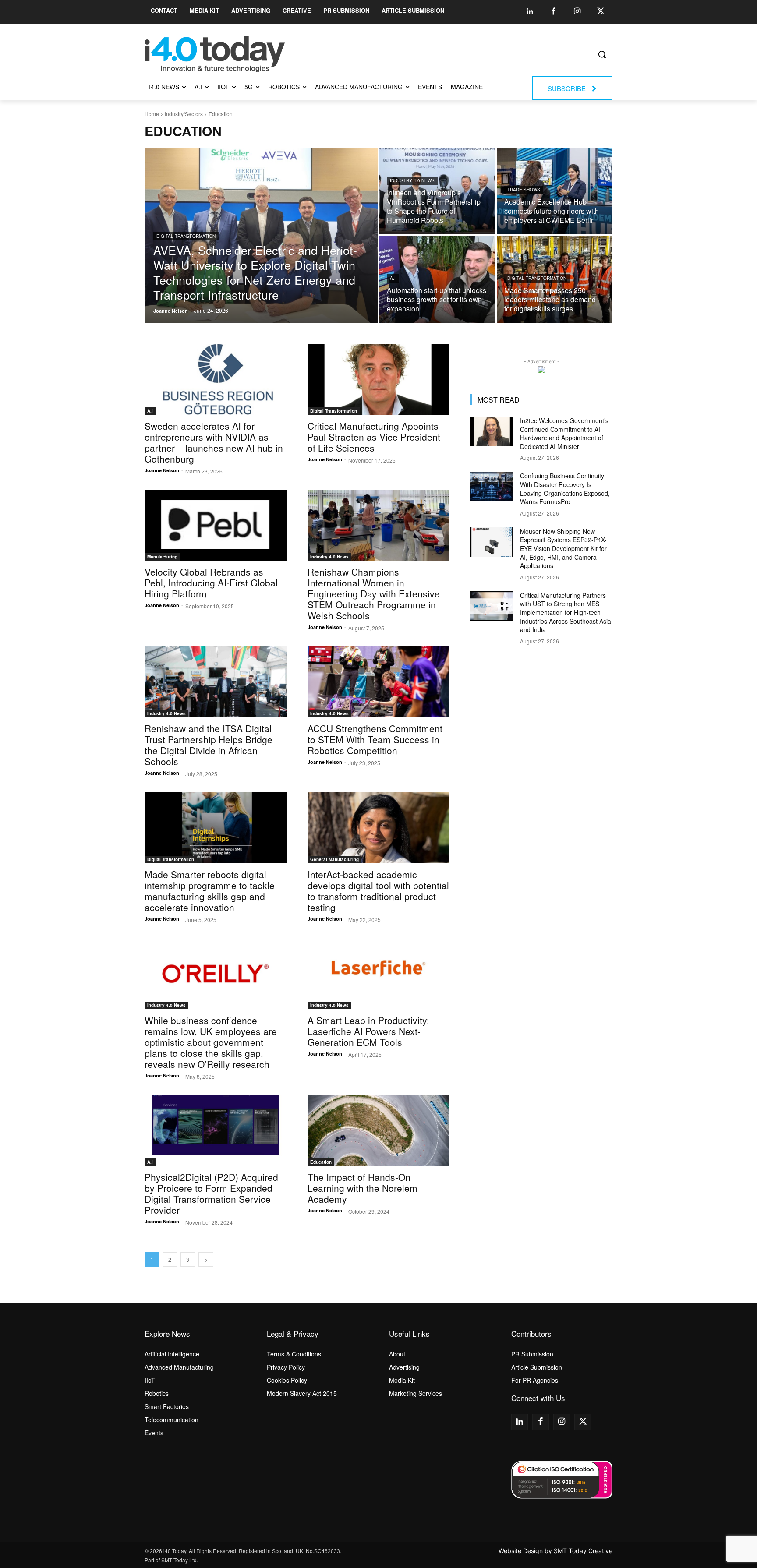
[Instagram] (577, 12)
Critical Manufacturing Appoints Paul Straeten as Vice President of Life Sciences (374, 436)
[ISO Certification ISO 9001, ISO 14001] (561, 1480)
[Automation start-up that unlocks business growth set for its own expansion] (437, 279)
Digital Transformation (186, 236)
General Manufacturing (334, 859)
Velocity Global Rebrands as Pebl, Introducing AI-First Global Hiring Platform (211, 582)
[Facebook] (553, 12)
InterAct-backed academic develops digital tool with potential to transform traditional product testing (378, 891)
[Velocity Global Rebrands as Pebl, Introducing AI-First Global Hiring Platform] (216, 525)
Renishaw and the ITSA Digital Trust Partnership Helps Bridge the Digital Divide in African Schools (208, 745)
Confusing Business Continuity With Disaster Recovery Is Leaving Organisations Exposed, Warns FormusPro (565, 488)
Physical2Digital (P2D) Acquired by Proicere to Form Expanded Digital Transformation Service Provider (211, 1193)
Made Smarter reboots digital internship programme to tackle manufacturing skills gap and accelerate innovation (210, 891)
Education (321, 1162)
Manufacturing (162, 557)
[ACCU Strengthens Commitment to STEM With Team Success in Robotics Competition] (378, 681)
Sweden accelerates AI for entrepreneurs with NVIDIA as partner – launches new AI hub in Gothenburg (214, 442)
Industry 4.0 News (412, 180)
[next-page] (205, 1259)
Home (152, 113)
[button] (601, 54)
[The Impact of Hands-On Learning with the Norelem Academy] (378, 1130)
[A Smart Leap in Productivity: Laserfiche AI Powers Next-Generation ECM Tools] (378, 973)
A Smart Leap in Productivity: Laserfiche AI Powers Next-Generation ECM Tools (368, 1031)
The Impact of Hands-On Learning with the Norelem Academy (362, 1187)
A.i (393, 278)
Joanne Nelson (162, 470)
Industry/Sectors (184, 113)
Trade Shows (523, 190)
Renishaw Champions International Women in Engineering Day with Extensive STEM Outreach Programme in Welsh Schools (374, 593)
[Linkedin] (529, 12)
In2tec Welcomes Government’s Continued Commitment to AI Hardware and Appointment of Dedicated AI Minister (564, 433)
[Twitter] (600, 12)
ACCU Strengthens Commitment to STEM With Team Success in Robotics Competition (375, 739)
